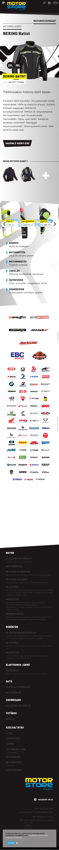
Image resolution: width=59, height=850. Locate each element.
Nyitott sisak (33, 575)
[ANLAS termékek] (11, 379)
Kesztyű (27, 583)
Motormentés (11, 752)
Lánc (51, 592)
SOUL (33, 638)
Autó (9, 681)
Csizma (8, 583)
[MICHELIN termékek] (34, 431)
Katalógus (12, 670)
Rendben (11, 843)
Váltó (49, 646)
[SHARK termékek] (11, 468)
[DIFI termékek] (45, 394)
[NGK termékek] (45, 438)
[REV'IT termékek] (45, 453)
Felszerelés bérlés (18, 705)
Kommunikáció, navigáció (16, 607)
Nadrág (15, 583)
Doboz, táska (30, 602)
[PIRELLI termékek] (22, 446)
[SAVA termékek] (22, 460)
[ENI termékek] (45, 401)
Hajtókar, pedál (40, 646)
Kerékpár (12, 626)
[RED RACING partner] (28, 348)
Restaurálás (10, 766)
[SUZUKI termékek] (34, 468)
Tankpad (30, 607)
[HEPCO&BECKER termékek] (22, 416)
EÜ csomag (40, 602)
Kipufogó (10, 595)
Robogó (15, 674)
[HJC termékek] (45, 416)
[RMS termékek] (11, 460)
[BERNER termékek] (34, 379)
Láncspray (26, 617)
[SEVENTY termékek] (34, 460)
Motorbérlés (14, 566)
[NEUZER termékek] (22, 438)
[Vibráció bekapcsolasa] (55, 3)
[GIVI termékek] (45, 409)
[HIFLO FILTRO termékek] (34, 416)
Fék (7, 648)
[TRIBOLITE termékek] (11, 475)
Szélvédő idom (45, 607)
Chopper (9, 562)
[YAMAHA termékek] (17, 482)
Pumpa (20, 656)
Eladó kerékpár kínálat (21, 632)
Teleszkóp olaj (46, 617)
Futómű (50, 590)
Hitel (9, 733)
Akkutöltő (10, 602)
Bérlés (10, 718)
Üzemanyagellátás (41, 592)
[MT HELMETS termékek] (11, 438)
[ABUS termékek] (11, 372)
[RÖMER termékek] (34, 453)
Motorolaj (10, 617)
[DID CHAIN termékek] (22, 394)
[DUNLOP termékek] (34, 401)
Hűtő (25, 592)
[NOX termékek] (34, 438)
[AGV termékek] (22, 372)
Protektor (35, 583)
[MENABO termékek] (11, 431)
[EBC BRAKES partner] (17, 361)
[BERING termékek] (22, 379)
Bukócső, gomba (22, 605)
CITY (7, 638)
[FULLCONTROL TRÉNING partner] (39, 361)
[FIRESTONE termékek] (11, 409)
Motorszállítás (16, 749)
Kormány (18, 595)
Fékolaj (18, 617)
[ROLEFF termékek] (22, 453)
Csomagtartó (44, 656)
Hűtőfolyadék (12, 619)
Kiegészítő (44, 583)
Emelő (16, 609)
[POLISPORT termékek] (45, 446)
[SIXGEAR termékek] (22, 468)
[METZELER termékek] (22, 431)
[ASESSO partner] (17, 323)
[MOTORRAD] (39, 323)
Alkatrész (12, 586)
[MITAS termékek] (45, 431)
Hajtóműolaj (23, 619)
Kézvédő (33, 605)
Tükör (25, 595)
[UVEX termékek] (22, 475)
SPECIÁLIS (27, 638)
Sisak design (13, 769)
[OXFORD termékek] (11, 446)
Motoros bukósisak (18, 571)
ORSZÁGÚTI (21, 636)
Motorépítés (14, 762)
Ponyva (36, 607)
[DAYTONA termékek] (11, 394)
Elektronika (29, 590)
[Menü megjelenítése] (3, 2)
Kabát (21, 583)
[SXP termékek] (45, 468)
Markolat (34, 656)
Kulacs (26, 656)
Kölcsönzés (13, 756)
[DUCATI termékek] (22, 401)
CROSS (41, 636)
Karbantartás (15, 613)
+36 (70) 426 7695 (46, 808)
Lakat (18, 658)
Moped (8, 674)
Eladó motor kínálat (19, 558)
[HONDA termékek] (11, 423)
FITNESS (35, 636)
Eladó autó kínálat (18, 686)
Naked (15, 562)
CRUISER (13, 638)
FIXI (27, 636)
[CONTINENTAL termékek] (45, 387)
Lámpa (15, 656)
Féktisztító (36, 617)
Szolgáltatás (15, 727)
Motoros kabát (12, 26)
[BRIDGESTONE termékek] (22, 387)
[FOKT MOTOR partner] (17, 336)
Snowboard (13, 699)
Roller (44, 674)
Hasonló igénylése (17, 143)
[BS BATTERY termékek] (45, 379)
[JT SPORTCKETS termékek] (34, 446)
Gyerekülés (10, 658)
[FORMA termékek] (22, 409)
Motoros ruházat (17, 579)
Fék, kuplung (40, 590)
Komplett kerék (12, 646)
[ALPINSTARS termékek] (45, 372)
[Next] (54, 224)
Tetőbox (11, 713)
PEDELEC (9, 636)
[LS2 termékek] (34, 423)
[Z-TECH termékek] (40, 482)
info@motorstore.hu (44, 816)
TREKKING (47, 636)
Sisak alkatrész (45, 575)
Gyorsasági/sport (26, 562)
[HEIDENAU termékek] (11, 416)
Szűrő (30, 592)
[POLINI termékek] (11, 453)
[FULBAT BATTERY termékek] (34, 409)
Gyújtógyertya (16, 592)
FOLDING (20, 638)
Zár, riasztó (10, 605)
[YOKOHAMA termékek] (28, 482)
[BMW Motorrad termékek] (11, 387)
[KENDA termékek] (22, 423)
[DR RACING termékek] (11, 401)
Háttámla (9, 609)
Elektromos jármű (18, 664)
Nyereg (30, 646)
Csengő (9, 656)
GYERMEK (39, 638)
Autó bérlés (13, 692)
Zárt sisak (9, 575)
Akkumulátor (11, 590)
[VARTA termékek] (34, 475)
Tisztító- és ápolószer (37, 619)
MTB (14, 636)
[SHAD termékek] (45, 460)
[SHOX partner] (39, 336)
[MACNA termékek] (45, 423)
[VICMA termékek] (45, 475)
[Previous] (4, 224)
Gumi (8, 592)
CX (30, 636)
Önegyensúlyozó (33, 674)
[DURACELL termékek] (34, 394)
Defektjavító (20, 602)
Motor (10, 552)
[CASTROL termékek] (34, 387)
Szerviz (10, 743)
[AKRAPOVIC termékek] (34, 372)
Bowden (20, 590)
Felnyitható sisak (21, 575)
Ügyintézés (13, 738)
